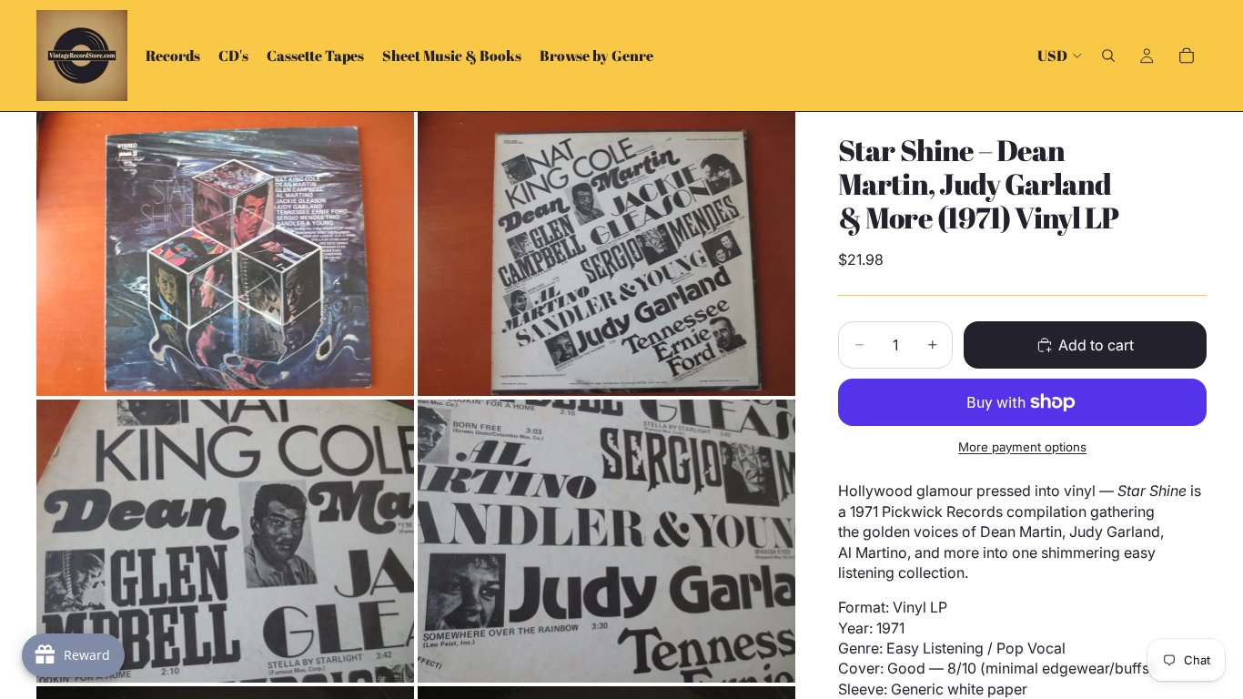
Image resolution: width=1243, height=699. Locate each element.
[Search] (1108, 55)
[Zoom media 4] (606, 541)
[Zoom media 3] (225, 541)
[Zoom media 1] (225, 253)
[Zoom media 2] (606, 253)
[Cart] (1187, 55)
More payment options (1022, 447)
